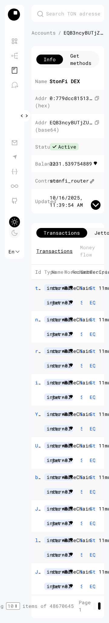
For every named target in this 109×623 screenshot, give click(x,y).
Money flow (87, 251)
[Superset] (14, 186)
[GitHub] (14, 201)
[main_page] (14, 14)
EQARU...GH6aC (90, 302)
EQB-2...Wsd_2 (81, 445)
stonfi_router (69, 180)
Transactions (54, 251)
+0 (72, 288)
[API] (14, 172)
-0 (72, 302)
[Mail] (14, 142)
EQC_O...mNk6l (81, 508)
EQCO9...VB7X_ (81, 382)
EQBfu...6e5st (90, 523)
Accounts (43, 32)
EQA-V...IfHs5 (81, 351)
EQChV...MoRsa (90, 397)
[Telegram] (14, 157)
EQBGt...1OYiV (90, 460)
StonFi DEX (81, 302)
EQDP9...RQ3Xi (81, 288)
